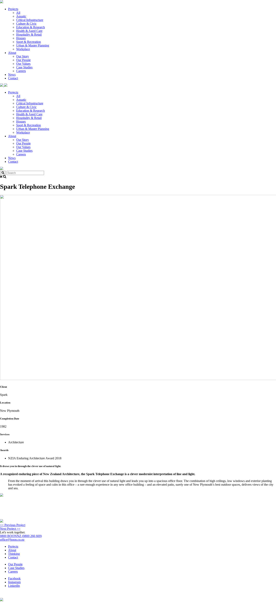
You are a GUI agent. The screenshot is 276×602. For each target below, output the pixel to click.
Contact (13, 78)
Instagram (14, 582)
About (12, 52)
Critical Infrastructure (29, 20)
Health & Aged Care (29, 31)
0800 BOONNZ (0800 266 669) (21, 536)
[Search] (3, 173)
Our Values (23, 63)
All (18, 12)
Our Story (22, 56)
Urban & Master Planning (32, 45)
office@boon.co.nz (12, 539)
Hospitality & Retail (29, 34)
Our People (23, 60)
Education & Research (30, 27)
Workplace (23, 49)
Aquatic (21, 16)
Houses (21, 38)
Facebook (14, 578)
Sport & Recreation (28, 42)
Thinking (14, 553)
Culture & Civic (26, 23)
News (12, 74)
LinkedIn (14, 585)
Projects (13, 9)
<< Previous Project (12, 525)
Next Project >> (10, 528)
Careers (21, 71)
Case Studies (24, 67)
